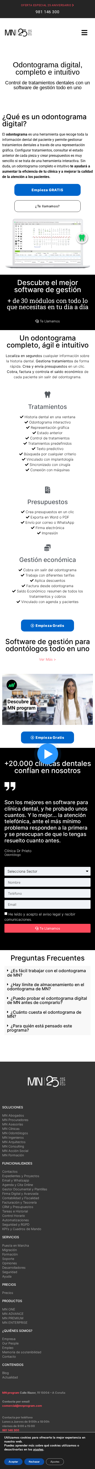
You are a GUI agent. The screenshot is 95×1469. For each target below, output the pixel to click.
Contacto (9, 1356)
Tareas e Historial (15, 1211)
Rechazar (34, 1461)
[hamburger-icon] (84, 33)
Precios (7, 1293)
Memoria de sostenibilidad (21, 1352)
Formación (10, 1254)
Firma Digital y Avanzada (20, 1193)
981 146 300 (47, 12)
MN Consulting (13, 1146)
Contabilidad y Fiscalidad (20, 1198)
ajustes (38, 1450)
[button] (47, 625)
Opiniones (9, 1263)
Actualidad (10, 1377)
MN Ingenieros (13, 1137)
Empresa (8, 1339)
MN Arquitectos (14, 1142)
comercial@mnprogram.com (22, 1405)
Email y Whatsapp (15, 1180)
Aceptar (13, 1461)
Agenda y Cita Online (17, 1185)
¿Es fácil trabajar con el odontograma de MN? (46, 972)
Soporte (8, 1259)
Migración (9, 1250)
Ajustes (54, 1461)
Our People (10, 1343)
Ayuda (6, 1276)
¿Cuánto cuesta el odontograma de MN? (44, 1014)
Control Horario (13, 1216)
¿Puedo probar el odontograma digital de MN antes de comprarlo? (47, 1000)
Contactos (10, 1171)
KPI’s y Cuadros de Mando (21, 1229)
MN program (10, 1392)
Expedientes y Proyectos (20, 1176)
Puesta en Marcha (15, 1245)
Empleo (7, 1348)
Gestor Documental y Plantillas (24, 1189)
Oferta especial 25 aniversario (46, 5)
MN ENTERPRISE (15, 1322)
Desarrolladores (14, 1267)
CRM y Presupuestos (17, 1207)
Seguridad (9, 1272)
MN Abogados (13, 1115)
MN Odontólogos (15, 1133)
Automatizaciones (15, 1220)
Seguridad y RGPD (15, 1224)
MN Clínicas (11, 1129)
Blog (5, 1373)
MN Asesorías (12, 1124)
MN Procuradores (15, 1120)
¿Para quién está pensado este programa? (39, 1028)
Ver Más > (47, 659)
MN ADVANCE (13, 1314)
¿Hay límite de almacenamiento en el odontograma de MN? (45, 986)
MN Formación (13, 1155)
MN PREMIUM (12, 1318)
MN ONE (8, 1309)
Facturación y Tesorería (19, 1202)
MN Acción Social (15, 1151)
